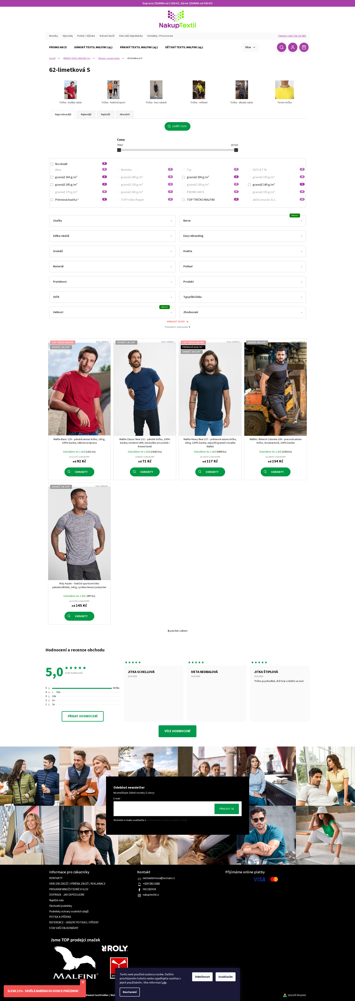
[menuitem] (58, 47)
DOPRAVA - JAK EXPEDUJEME (66, 895)
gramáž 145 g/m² (80, 185)
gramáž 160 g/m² (80, 177)
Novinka (146, 170)
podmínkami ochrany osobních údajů (167, 820)
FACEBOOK (149, 889)
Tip (212, 170)
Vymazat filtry (176, 322)
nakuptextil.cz (151, 895)
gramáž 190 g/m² (212, 185)
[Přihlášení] (292, 47)
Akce (80, 170)
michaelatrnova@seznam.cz (159, 878)
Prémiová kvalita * (80, 200)
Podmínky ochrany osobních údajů (69, 912)
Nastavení (130, 992)
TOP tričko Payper (146, 200)
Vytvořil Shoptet (297, 995)
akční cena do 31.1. (278, 200)
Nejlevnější (86, 114)
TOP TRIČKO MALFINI (212, 200)
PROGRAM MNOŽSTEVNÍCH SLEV (68, 889)
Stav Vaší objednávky (131, 36)
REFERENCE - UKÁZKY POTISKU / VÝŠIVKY (74, 922)
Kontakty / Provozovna (160, 36)
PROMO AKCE (212, 192)
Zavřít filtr (179, 126)
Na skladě (80, 164)
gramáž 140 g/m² (278, 185)
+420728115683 (151, 884)
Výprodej (68, 36)
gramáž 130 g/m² (146, 185)
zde (164, 983)
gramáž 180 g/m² (146, 177)
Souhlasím (225, 977)
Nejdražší (105, 114)
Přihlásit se (226, 809)
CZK (267, 47)
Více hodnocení (177, 731)
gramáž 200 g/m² (212, 177)
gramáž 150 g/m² (278, 177)
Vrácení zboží (107, 36)
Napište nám (56, 900)
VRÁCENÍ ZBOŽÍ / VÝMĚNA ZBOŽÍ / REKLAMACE (77, 884)
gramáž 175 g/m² (80, 192)
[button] (112, 220)
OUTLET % (278, 170)
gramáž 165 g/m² (146, 192)
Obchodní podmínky (60, 906)
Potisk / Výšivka (86, 36)
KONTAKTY (55, 878)
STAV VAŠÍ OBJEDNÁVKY (63, 928)
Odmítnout (202, 977)
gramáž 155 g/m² (278, 192)
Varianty (81, 472)
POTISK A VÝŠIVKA (60, 917)
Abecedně (125, 114)
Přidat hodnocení (82, 716)
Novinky (53, 36)
